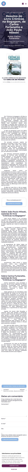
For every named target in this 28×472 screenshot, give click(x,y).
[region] (14, 461)
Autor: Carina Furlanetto (14, 37)
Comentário (5, 404)
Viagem (12, 43)
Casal (11, 41)
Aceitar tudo (14, 465)
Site (2, 428)
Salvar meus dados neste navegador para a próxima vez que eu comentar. (14, 435)
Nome (3, 418)
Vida (16, 43)
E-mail (3, 423)
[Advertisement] (14, 100)
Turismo (22, 41)
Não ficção (16, 41)
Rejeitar (14, 469)
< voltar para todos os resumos (14, 12)
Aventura (6, 41)
